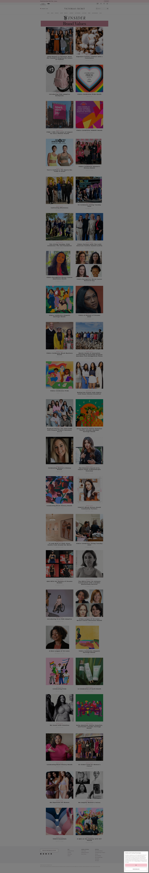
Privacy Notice (137, 860)
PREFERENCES (136, 869)
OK (136, 865)
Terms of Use (144, 860)
